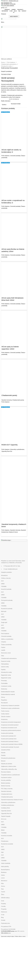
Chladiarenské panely (9, 395)
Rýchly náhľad (3, 147)
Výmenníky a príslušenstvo (17, 449)
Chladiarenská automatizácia (9, 64)
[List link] (14, 738)
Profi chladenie (11, 62)
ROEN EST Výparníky (9, 445)
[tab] (14, 99)
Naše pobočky (14, 16)
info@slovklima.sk (13, 1)
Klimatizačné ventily (6, 66)
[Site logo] (8, 6)
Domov (3, 62)
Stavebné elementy (6, 400)
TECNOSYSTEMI (6, 74)
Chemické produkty (15, 155)
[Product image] (14, 503)
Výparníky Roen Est (6, 451)
